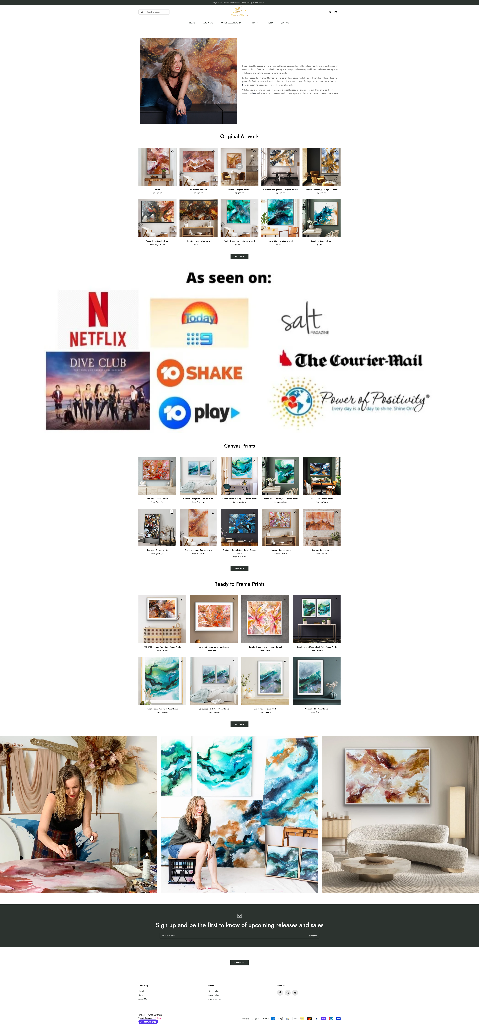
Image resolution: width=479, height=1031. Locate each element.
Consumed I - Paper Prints (316, 708)
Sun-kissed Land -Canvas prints (198, 550)
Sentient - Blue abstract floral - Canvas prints (239, 552)
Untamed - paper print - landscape (214, 647)
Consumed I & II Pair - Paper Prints (214, 708)
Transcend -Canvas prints (322, 498)
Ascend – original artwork (157, 240)
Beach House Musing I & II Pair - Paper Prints (317, 647)
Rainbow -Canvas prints (322, 550)
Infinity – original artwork (198, 240)
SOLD (270, 22)
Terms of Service (214, 999)
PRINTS (254, 22)
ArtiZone (158, 1018)
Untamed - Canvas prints (157, 498)
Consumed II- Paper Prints (265, 708)
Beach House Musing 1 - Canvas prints (281, 498)
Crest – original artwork (321, 240)
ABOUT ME (208, 22)
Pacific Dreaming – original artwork (239, 240)
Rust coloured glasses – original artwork (280, 189)
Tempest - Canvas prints (157, 550)
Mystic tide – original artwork (280, 240)
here (244, 84)
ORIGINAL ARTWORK (231, 22)
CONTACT (285, 22)
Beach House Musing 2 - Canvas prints (239, 498)
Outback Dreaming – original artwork (321, 189)
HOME (192, 22)
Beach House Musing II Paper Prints (162, 708)
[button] (335, 12)
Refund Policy (213, 995)
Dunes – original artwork (239, 189)
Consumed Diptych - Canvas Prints (198, 498)
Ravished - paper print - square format (265, 647)
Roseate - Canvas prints (280, 550)
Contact (141, 995)
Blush (157, 189)
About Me (142, 999)
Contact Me (239, 962)
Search (141, 991)
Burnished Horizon (198, 189)
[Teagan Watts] (240, 12)
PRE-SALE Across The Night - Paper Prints (162, 647)
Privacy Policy (213, 991)
